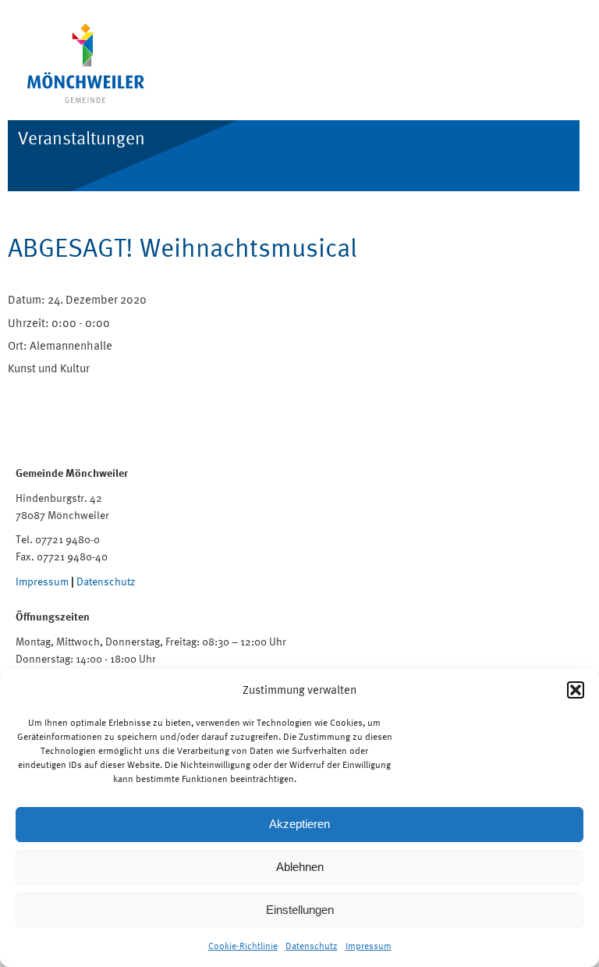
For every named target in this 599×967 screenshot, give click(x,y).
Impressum (369, 945)
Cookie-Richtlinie (243, 945)
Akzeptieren (299, 823)
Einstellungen (300, 909)
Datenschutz (311, 945)
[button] (575, 690)
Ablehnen (300, 866)
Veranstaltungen (81, 138)
